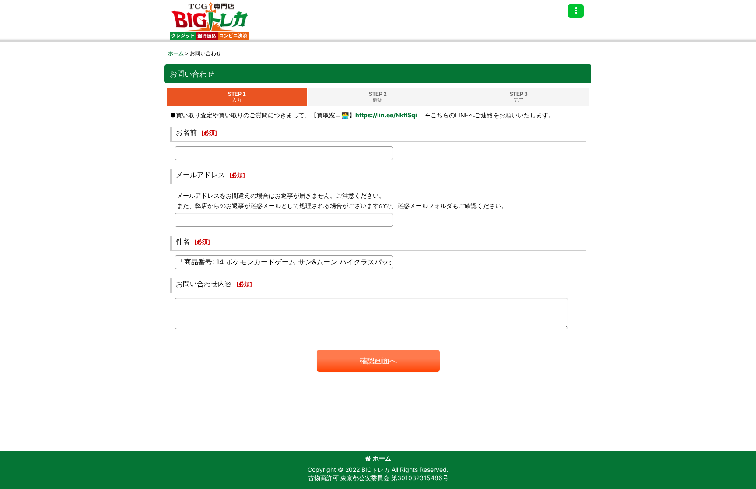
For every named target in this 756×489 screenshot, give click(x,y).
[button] (576, 11)
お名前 (186, 132)
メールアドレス (200, 174)
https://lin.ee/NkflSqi (386, 115)
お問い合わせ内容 (204, 283)
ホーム (382, 458)
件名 (183, 241)
